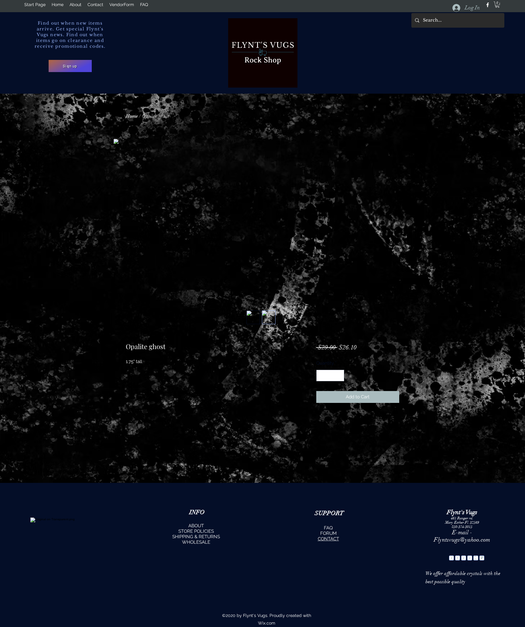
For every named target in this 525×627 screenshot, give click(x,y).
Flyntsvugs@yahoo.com (462, 539)
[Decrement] (321, 375)
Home (132, 116)
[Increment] (339, 375)
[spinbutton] (330, 375)
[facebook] (488, 5)
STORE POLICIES (196, 531)
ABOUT (196, 525)
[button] (70, 66)
